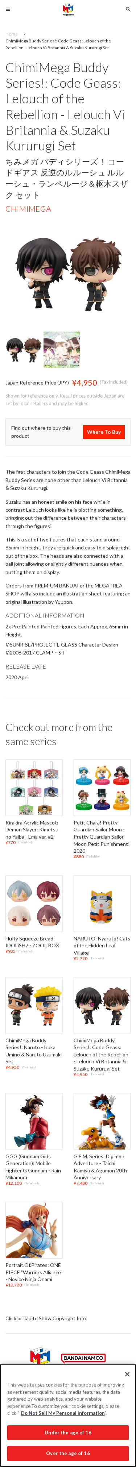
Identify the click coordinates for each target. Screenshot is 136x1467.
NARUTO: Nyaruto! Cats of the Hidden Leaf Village (102, 945)
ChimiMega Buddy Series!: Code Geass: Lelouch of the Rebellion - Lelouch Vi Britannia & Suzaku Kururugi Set (101, 1054)
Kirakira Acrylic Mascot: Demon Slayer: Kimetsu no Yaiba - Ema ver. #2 (31, 829)
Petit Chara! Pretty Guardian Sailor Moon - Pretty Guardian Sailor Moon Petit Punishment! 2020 (102, 836)
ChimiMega (28, 209)
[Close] (127, 1374)
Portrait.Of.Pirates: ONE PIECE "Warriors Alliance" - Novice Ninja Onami (33, 1272)
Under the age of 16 (68, 1432)
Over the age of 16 (68, 1453)
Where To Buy (104, 432)
